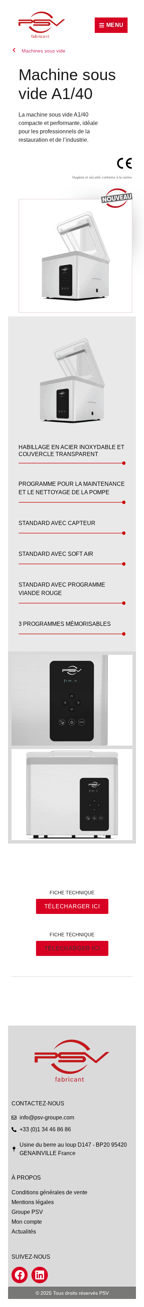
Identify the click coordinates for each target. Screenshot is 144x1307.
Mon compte (27, 1222)
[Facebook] (20, 1275)
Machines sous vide (43, 51)
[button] (72, 948)
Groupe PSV (27, 1212)
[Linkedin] (39, 1275)
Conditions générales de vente (49, 1192)
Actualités (24, 1232)
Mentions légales (33, 1202)
